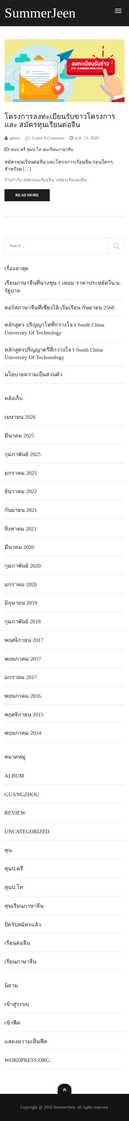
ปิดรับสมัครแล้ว (22, 925)
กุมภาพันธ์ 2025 (22, 454)
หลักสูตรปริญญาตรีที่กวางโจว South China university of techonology (53, 354)
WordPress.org (27, 1060)
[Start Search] (116, 246)
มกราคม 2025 (20, 473)
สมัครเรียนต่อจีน (71, 180)
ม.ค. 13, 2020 (87, 138)
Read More (27, 195)
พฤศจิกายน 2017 (24, 640)
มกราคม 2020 (20, 584)
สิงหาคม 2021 (20, 529)
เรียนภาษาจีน (20, 962)
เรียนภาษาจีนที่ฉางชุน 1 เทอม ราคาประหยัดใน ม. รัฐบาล (62, 287)
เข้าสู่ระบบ (16, 1004)
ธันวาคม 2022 (20, 491)
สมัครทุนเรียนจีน (38, 180)
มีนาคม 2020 (19, 547)
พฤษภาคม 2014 (22, 733)
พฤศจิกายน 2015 (24, 715)
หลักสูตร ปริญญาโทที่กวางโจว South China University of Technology (54, 329)
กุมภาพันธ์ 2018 (22, 621)
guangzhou (21, 794)
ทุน (8, 850)
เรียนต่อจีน (17, 943)
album (14, 776)
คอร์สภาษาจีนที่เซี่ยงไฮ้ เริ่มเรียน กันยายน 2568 (59, 308)
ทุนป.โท (34, 149)
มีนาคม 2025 (19, 436)
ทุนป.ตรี (18, 149)
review (15, 813)
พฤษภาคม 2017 (22, 659)
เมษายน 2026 (20, 417)
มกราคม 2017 (20, 677)
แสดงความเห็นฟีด (25, 1041)
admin (14, 138)
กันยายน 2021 (20, 510)
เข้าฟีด (12, 1023)
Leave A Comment (47, 138)
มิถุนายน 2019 (20, 603)
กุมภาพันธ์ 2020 (22, 566)
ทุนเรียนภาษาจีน (58, 149)
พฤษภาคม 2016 (22, 696)
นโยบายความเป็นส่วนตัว (33, 374)
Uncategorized (27, 831)
